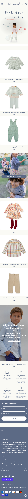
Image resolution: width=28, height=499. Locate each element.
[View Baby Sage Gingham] (14, 64)
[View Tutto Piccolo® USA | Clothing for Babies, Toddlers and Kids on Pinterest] (9, 476)
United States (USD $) (6, 484)
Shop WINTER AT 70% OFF (14, 176)
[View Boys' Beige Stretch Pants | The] (14, 282)
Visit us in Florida (20, 393)
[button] (22, 4)
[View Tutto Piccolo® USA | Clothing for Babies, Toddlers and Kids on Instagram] (2, 476)
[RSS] (13, 476)
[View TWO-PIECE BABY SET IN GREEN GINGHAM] (14, 97)
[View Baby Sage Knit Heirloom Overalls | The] (14, 130)
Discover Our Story (14, 340)
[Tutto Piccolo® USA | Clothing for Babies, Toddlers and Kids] (14, 4)
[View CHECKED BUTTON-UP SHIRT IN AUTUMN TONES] (14, 249)
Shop (2, 430)
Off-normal (13, 488)
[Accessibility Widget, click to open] (25, 495)
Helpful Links (4, 435)
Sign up (14, 418)
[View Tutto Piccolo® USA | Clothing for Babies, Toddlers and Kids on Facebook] (6, 476)
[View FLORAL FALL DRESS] (14, 215)
